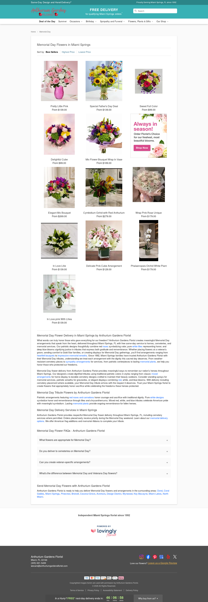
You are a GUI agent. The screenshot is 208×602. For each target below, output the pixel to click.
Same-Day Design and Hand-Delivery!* (51, 2)
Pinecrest (65, 493)
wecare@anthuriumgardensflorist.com (49, 565)
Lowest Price (84, 51)
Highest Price (68, 51)
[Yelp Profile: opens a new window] (168, 557)
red (120, 379)
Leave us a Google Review (162, 563)
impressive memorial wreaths (72, 355)
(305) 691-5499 (38, 562)
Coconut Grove (87, 493)
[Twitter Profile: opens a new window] (175, 557)
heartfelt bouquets (46, 355)
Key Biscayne (141, 493)
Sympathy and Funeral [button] (111, 21)
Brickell (75, 493)
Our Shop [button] (162, 21)
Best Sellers (52, 51)
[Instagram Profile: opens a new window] (141, 557)
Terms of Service (77, 590)
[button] (200, 589)
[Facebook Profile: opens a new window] (148, 557)
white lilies (137, 346)
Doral (160, 490)
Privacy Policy (93, 590)
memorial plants (148, 361)
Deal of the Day (47, 21)
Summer (62, 21)
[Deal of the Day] (148, 136)
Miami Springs (52, 493)
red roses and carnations (81, 397)
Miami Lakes (155, 493)
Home (33, 31)
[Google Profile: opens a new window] (161, 557)
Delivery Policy (132, 590)
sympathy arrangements (78, 361)
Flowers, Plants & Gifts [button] (139, 21)
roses (105, 346)
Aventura (101, 493)
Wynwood (127, 493)
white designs (157, 397)
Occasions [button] (75, 21)
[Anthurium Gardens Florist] (53, 12)
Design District (114, 493)
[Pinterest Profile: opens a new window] (155, 557)
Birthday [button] (90, 21)
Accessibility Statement (112, 590)
